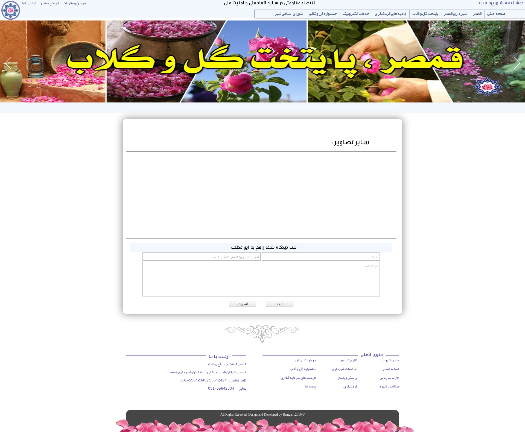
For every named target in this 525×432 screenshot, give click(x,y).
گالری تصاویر (348, 360)
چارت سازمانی (389, 377)
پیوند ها (310, 386)
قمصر (477, 13)
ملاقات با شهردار (388, 386)
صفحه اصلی (496, 13)
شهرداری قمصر (455, 13)
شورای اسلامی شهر (289, 13)
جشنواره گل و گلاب (323, 13)
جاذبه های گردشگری (391, 13)
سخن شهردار (390, 360)
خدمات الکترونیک (356, 13)
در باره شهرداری (305, 360)
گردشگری (350, 386)
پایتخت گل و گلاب (425, 13)
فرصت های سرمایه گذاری (298, 377)
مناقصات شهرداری (344, 368)
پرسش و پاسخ (347, 377)
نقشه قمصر (391, 368)
